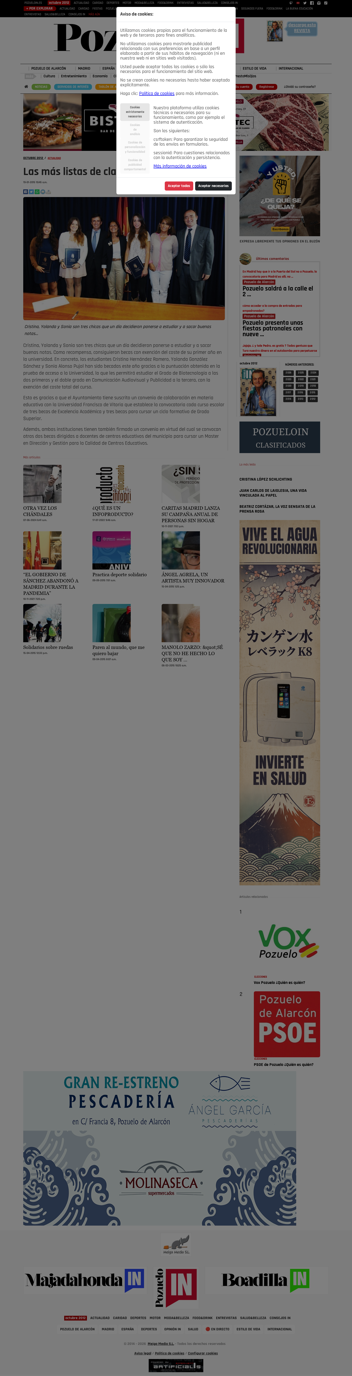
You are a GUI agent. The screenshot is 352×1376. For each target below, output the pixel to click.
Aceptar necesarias (213, 186)
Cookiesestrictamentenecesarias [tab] (135, 112)
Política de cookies (157, 93)
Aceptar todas (179, 186)
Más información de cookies (180, 166)
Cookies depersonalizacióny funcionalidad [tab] (135, 147)
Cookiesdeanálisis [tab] (135, 130)
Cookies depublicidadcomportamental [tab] (135, 165)
